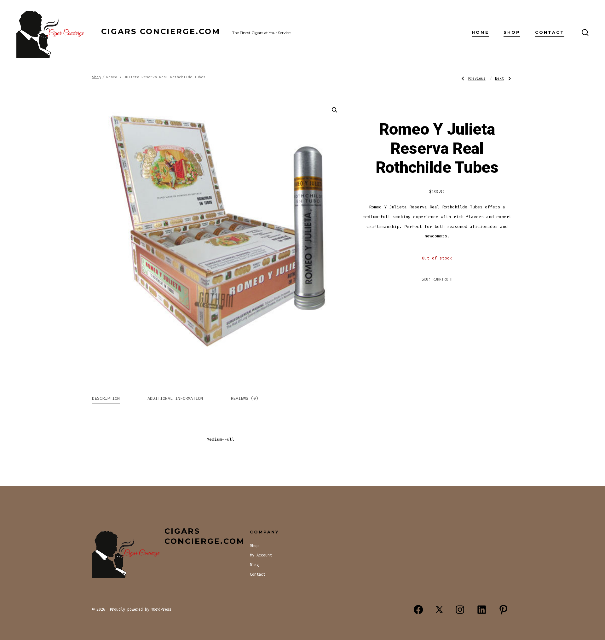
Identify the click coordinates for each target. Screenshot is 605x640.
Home (480, 32)
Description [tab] (106, 398)
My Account (261, 555)
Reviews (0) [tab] (244, 398)
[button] (334, 110)
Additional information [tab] (175, 398)
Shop (512, 32)
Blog (254, 564)
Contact (549, 32)
